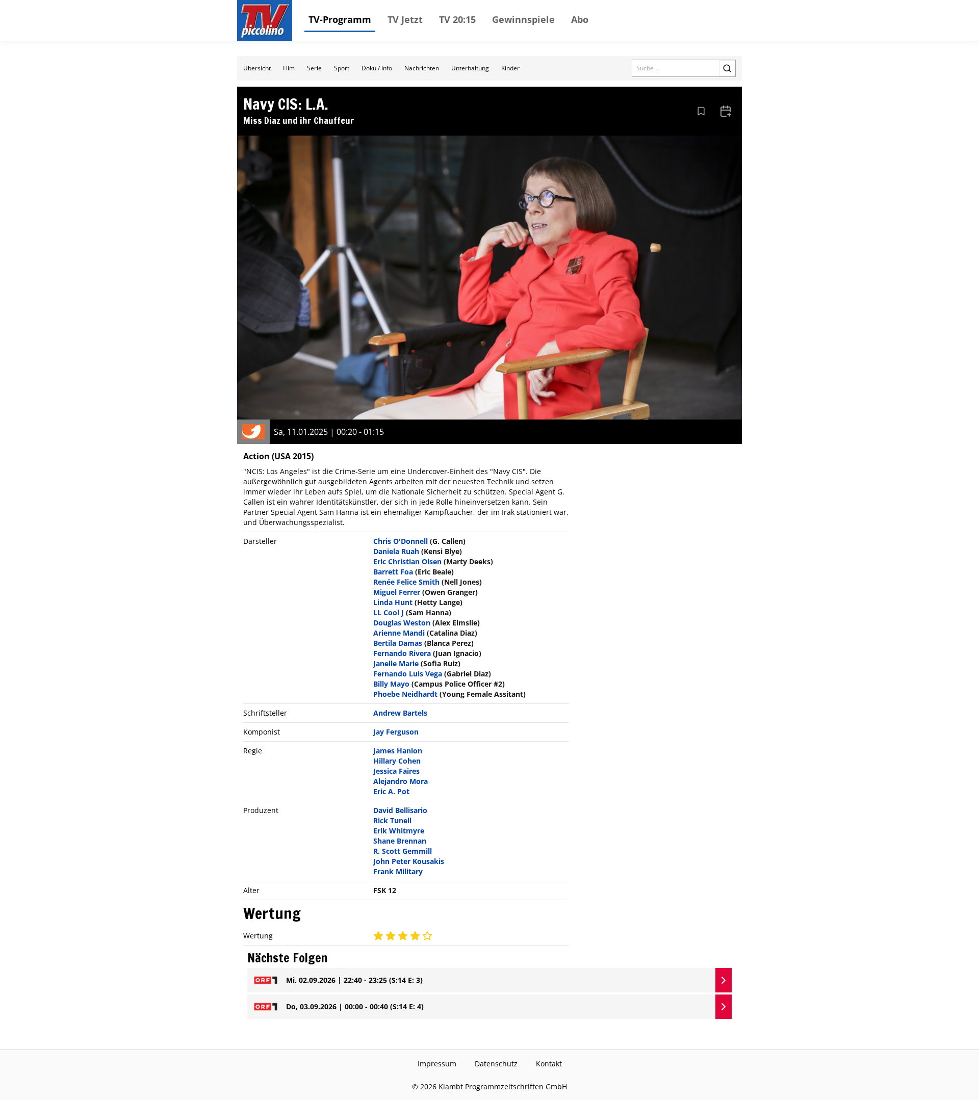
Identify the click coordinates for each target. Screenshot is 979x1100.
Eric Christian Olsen (407, 561)
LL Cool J (388, 612)
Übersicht (257, 68)
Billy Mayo (391, 684)
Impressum (437, 1063)
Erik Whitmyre (398, 830)
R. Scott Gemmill (402, 851)
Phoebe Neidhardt (405, 694)
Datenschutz (496, 1063)
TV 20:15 (457, 19)
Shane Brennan (399, 841)
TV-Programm (339, 19)
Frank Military (398, 871)
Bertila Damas (397, 643)
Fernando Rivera (402, 653)
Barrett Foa (393, 572)
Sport (341, 68)
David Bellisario (400, 810)
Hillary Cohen (397, 761)
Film (289, 68)
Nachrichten (421, 68)
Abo (579, 19)
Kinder (510, 68)
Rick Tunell (392, 820)
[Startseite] (264, 20)
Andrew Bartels (400, 713)
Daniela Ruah (396, 551)
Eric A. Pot (391, 791)
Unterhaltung (470, 68)
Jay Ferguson (396, 732)
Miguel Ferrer (396, 592)
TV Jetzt (405, 19)
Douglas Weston (401, 622)
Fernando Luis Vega (407, 673)
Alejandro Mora (400, 781)
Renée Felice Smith (406, 582)
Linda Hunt (393, 602)
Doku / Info (377, 68)
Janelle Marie (396, 663)
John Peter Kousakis (408, 861)
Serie (314, 68)
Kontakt (549, 1063)
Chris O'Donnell (400, 541)
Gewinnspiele (523, 19)
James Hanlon (397, 750)
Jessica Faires (396, 771)
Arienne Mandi (399, 633)
